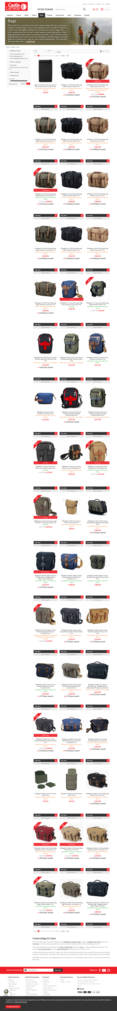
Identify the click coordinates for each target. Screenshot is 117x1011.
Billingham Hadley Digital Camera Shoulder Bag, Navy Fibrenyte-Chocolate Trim (71, 577)
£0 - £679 (12, 79)
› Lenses (45, 984)
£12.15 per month (98, 694)
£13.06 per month (72, 95)
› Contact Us (11, 994)
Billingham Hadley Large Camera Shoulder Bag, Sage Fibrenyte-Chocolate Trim (71, 686)
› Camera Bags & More (49, 986)
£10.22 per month (46, 751)
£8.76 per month (46, 858)
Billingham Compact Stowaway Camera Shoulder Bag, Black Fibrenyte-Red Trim (71, 413)
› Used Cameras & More (50, 990)
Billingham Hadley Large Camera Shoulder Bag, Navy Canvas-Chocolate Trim (45, 686)
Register (108, 4)
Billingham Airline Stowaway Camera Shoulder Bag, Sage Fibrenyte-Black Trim (71, 359)
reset (23, 83)
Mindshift (90, 942)
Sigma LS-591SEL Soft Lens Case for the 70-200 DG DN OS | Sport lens (45, 85)
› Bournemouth (12, 984)
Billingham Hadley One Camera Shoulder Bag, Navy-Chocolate (97, 740)
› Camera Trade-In (65, 982)
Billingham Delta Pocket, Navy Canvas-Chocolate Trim (71, 521)
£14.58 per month (72, 204)
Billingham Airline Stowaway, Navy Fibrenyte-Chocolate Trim (97, 358)
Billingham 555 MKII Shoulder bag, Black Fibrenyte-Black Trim (71, 249)
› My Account (29, 980)
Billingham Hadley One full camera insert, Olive (45, 794)
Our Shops (98, 4)
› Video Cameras (47, 988)
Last (67, 55)
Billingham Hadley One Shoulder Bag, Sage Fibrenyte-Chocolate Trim (71, 903)
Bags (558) (13, 65)
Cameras (10, 15)
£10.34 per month (72, 751)
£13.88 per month (72, 149)
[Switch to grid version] (101, 51)
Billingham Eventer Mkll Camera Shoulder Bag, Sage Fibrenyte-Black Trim (97, 522)
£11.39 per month (98, 914)
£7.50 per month (72, 642)
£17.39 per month (98, 533)
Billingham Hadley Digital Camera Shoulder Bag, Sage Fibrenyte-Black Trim (97, 577)
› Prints (27, 992)
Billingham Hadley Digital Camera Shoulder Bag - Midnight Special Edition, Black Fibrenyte (45, 577)
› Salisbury (11, 986)
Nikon (71, 947)
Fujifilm (66, 947)
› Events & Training (31, 982)
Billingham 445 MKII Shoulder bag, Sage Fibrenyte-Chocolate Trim (45, 249)
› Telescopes (46, 994)
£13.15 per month (46, 149)
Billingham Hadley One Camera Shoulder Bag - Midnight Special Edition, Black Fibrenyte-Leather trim (97, 686)
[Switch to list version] (106, 51)
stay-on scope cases (44, 949)
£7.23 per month (46, 587)
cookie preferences (20, 1002)
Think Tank (35, 944)
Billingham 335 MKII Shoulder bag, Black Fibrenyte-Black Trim (71, 140)
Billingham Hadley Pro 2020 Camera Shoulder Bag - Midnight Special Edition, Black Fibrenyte (97, 904)
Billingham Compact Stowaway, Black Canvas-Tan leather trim (71, 467)
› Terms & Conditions (31, 994)
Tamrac (99, 942)
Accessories (60, 15)
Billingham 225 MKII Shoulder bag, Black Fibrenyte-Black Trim (71, 85)
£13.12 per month (98, 96)
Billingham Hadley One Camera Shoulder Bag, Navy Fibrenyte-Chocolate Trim (71, 740)
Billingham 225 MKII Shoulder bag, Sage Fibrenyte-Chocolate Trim (45, 140)
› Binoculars (46, 982)
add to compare (45, 109)
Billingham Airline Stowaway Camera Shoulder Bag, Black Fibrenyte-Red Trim (45, 359)
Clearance (77, 15)
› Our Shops (11, 982)
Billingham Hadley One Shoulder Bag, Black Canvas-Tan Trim (97, 794)
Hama (79, 942)
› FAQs (62, 980)
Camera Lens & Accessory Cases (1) (18, 68)
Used (69, 15)
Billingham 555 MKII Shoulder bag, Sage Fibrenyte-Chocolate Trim (45, 303)
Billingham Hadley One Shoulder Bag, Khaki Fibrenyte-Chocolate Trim (97, 849)
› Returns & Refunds (31, 990)
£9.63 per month (46, 912)
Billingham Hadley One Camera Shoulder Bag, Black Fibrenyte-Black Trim (45, 740)
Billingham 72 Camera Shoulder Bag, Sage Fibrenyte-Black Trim (97, 303)
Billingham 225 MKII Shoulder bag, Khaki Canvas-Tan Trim (97, 85)
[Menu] (9, 989)
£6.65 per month (46, 367)
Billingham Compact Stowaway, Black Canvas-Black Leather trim (45, 467)
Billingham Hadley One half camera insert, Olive (71, 794)
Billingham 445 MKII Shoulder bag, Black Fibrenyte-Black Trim (71, 194)
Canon (62, 947)
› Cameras (46, 980)
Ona (95, 942)
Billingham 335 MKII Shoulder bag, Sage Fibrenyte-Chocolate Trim (45, 194)
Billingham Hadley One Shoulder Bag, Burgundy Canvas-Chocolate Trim (45, 849)
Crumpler (74, 942)
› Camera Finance (30, 986)
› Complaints (29, 988)
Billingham (67, 942)
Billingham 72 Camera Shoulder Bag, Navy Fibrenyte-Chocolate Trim (71, 303)
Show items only (17, 54)
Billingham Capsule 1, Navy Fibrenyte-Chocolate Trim (45, 412)
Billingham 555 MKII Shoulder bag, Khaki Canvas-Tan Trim (97, 249)
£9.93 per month (72, 858)
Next (63, 55)
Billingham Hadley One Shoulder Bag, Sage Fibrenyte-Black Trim (45, 903)
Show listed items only (19, 58)
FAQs (103, 4)
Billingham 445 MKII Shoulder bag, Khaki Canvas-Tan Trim (97, 194)
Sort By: (35, 50)
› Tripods (45, 992)
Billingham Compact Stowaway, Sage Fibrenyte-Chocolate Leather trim (45, 521)
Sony (81, 947)
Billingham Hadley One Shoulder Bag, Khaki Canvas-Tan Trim (71, 849)
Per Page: (49, 50)
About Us (85, 4)
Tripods (49, 15)
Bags (42, 15)
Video (26, 15)
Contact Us (91, 4)
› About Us (11, 980)
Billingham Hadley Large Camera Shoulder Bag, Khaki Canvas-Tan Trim (97, 631)
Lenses (18, 15)
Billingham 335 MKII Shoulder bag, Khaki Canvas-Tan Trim (97, 140)
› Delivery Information (32, 984)
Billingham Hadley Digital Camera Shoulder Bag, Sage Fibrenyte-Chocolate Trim (45, 631)
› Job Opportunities (13, 988)
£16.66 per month (72, 258)
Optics (34, 15)
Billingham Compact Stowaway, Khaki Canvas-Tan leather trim (97, 467)
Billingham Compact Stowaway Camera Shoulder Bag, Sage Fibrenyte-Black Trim (97, 413)
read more (30, 41)
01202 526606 (45, 9)
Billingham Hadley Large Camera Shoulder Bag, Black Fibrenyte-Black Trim (71, 631)
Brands (87, 15)
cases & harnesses (62, 949)
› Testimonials (12, 990)
